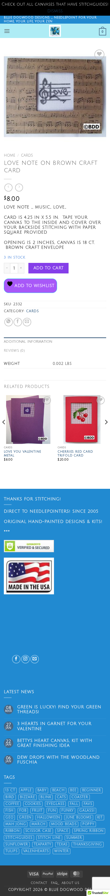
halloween (48, 817)
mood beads (64, 824)
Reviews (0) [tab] (14, 350)
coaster (79, 797)
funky (67, 810)
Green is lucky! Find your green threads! (59, 709)
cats (61, 797)
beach (58, 790)
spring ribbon (89, 831)
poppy (88, 824)
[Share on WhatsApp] (8, 322)
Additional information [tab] (28, 342)
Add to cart (49, 268)
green (25, 817)
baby (42, 790)
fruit (37, 810)
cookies (33, 804)
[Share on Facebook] (18, 322)
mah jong (15, 824)
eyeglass (55, 804)
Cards (27, 155)
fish (9, 810)
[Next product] (8, 188)
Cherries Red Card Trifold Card (75, 453)
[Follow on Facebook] (16, 659)
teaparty (42, 844)
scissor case (38, 831)
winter (61, 851)
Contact (39, 883)
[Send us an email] (34, 659)
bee (73, 790)
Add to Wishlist (33, 286)
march (38, 824)
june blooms (79, 817)
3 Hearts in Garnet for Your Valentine (54, 726)
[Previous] (4, 432)
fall (74, 804)
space (62, 831)
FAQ (54, 883)
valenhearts (36, 851)
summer (74, 838)
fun (52, 810)
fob (22, 810)
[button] (7, 31)
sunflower (16, 844)
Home (9, 155)
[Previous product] (19, 188)
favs (88, 804)
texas (62, 844)
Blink (45, 797)
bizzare (27, 797)
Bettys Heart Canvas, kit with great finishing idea (54, 743)
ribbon (12, 831)
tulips (11, 851)
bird (9, 797)
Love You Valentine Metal (22, 453)
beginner (91, 790)
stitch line (49, 838)
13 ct (10, 790)
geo (9, 817)
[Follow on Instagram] (25, 659)
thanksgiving (87, 844)
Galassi (87, 810)
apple (26, 790)
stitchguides (18, 838)
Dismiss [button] (55, 11)
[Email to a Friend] (27, 322)
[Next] (106, 432)
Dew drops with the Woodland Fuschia (58, 760)
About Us (71, 883)
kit (100, 817)
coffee (12, 804)
